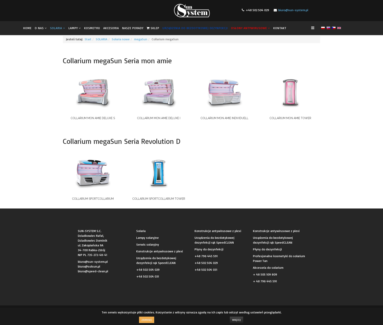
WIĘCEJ (236, 319)
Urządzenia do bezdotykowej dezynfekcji (195, 28)
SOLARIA (56, 28)
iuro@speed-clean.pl (93, 271)
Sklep (154, 28)
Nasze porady (132, 28)
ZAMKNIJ (146, 319)
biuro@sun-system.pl (293, 10)
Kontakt (279, 28)
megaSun (140, 39)
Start (88, 39)
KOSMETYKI (92, 28)
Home (27, 28)
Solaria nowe (121, 39)
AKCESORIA (111, 28)
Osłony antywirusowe (249, 28)
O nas (39, 28)
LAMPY (73, 28)
